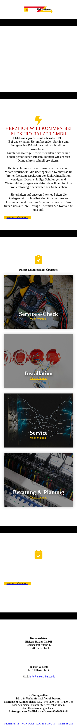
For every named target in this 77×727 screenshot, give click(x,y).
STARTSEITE (12, 723)
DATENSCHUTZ (46, 723)
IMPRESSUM (65, 723)
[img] (38, 9)
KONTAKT (27, 723)
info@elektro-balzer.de (42, 676)
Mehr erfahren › (38, 318)
